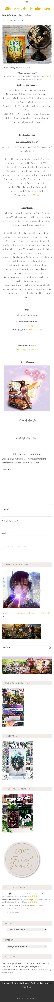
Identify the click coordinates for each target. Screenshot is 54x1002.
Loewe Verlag (32, 195)
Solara (6, 20)
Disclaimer (28, 987)
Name (5, 509)
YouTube (8, 613)
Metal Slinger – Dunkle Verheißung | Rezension (26, 905)
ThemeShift (31, 998)
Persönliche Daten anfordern (41, 983)
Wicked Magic (14, 912)
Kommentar (8, 469)
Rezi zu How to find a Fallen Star (21, 909)
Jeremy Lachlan (34, 329)
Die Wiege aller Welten (27, 349)
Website (6, 533)
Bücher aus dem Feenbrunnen (27, 9)
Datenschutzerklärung (20, 983)
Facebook (19, 613)
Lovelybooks (44, 613)
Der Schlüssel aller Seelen (16, 15)
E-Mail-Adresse (10, 521)
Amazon (48, 76)
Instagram (31, 613)
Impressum (6, 983)
